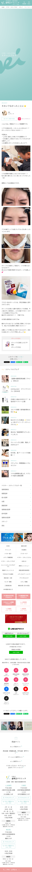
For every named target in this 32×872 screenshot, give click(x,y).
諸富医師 (4, 505)
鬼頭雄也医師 (6, 509)
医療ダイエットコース (8, 570)
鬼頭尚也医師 (6, 517)
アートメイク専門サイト (15, 757)
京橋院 (23, 785)
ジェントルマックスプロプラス (8, 565)
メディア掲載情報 (8, 557)
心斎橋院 (8, 785)
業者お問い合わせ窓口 (24, 585)
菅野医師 (4, 493)
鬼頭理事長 (5, 489)
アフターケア (24, 553)
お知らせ (24, 561)
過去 (3, 525)
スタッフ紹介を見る (10, 118)
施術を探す (24, 546)
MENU (29, 4)
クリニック (8, 550)
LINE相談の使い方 (8, 589)
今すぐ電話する (9, 802)
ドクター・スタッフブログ (8, 561)
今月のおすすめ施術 (8, 574)
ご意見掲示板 (8, 585)
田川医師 (4, 497)
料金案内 (24, 550)
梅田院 (8, 830)
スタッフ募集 (24, 582)
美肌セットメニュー (24, 566)
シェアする (13, 362)
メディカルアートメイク (24, 574)
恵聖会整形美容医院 (24, 570)
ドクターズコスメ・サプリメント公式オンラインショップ (16, 766)
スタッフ (4, 521)
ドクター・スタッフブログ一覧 (12, 485)
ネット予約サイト (15, 747)
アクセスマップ (9, 797)
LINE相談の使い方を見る (15, 646)
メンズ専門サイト (15, 761)
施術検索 (24, 4)
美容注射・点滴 (8, 578)
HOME (8, 546)
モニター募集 (8, 582)
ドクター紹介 (8, 553)
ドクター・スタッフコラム (24, 557)
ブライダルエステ (24, 578)
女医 (3, 501)
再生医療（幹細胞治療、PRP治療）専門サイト (16, 752)
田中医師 (4, 513)
